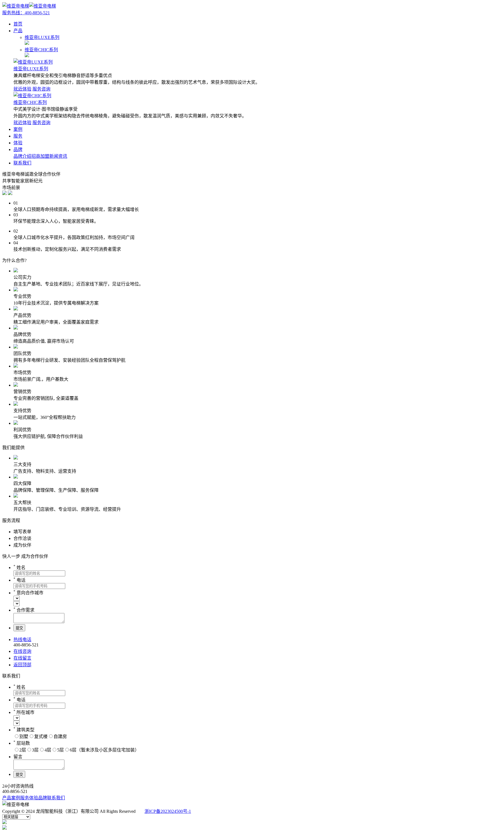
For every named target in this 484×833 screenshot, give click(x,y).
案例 (17, 129)
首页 (17, 24)
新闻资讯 (58, 156)
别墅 (23, 736)
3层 (35, 750)
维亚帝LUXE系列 (30, 68)
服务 (17, 136)
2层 (22, 750)
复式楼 (41, 736)
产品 (17, 30)
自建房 (60, 736)
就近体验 (22, 89)
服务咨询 (41, 89)
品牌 (17, 149)
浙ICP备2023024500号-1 (168, 811)
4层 (48, 750)
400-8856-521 (26, 12)
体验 (17, 142)
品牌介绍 (22, 156)
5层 (60, 750)
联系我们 (22, 163)
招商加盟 (40, 156)
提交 (19, 628)
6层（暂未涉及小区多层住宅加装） (104, 750)
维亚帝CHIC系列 (30, 102)
